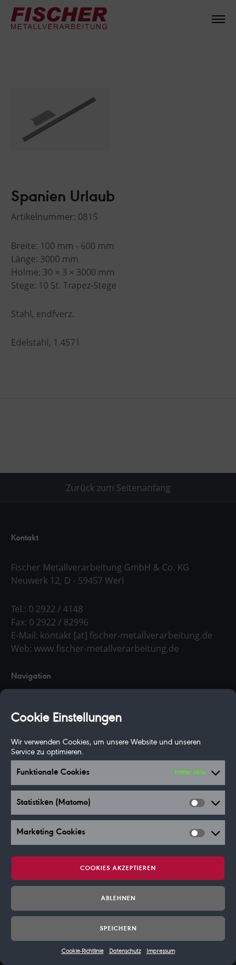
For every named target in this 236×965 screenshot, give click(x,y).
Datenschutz (125, 951)
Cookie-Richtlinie (82, 951)
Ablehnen (118, 898)
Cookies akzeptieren (118, 868)
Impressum (161, 951)
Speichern (118, 929)
